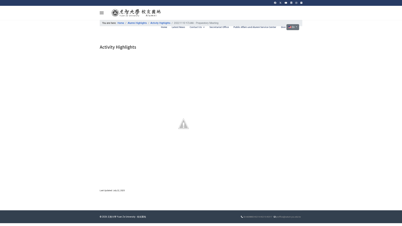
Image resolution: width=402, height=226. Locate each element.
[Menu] (102, 13)
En (293, 27)
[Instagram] (296, 3)
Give (283, 27)
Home (164, 27)
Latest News (178, 27)
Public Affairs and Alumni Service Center (255, 27)
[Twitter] (280, 3)
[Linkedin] (291, 3)
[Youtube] (286, 3)
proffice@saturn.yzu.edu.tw (288, 217)
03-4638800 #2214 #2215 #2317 (257, 217)
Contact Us (196, 27)
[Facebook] (275, 3)
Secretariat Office (219, 27)
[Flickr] (301, 3)
